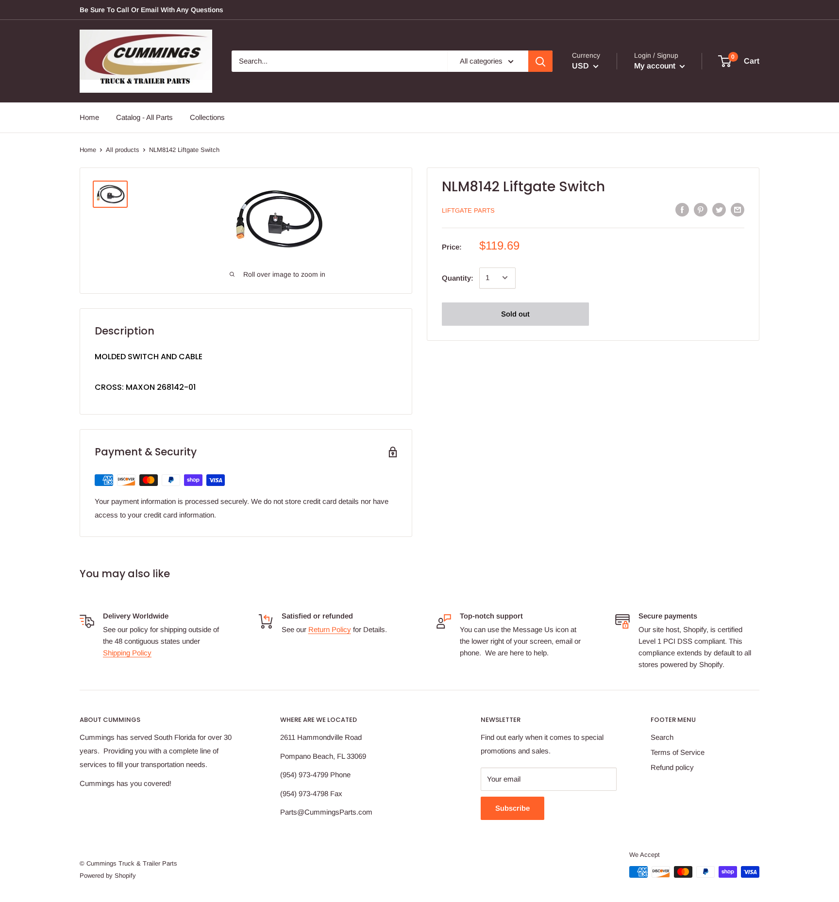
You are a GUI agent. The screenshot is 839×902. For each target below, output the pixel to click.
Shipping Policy (127, 653)
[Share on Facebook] (682, 209)
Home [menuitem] (89, 117)
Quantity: (457, 277)
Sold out (515, 313)
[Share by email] (737, 209)
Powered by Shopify (108, 875)
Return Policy (329, 629)
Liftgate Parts (468, 210)
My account (655, 66)
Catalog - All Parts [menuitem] (144, 117)
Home (88, 149)
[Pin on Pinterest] (700, 209)
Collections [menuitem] (207, 117)
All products (122, 149)
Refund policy (672, 767)
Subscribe (512, 808)
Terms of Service (678, 752)
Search (662, 737)
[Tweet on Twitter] (719, 209)
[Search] (540, 61)
